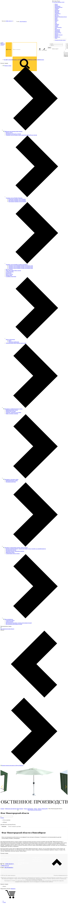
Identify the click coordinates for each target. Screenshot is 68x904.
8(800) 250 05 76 (9, 21)
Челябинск (57, 8)
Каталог (9, 49)
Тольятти (56, 25)
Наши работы (33, 59)
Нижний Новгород (58, 7)
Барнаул (56, 35)
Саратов (56, 9)
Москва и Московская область (61, 16)
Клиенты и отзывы (26, 59)
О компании (10, 59)
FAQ (19, 857)
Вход (40, 50)
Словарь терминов (37, 857)
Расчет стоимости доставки (14, 826)
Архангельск (57, 30)
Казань (56, 17)
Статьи (38, 59)
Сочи (56, 23)
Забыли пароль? (55, 48)
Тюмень (56, 26)
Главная (2, 808)
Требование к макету (37, 861)
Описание (4, 826)
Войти (49, 47)
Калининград (57, 36)
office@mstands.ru (23, 21)
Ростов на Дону (58, 32)
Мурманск (57, 12)
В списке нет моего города (60, 40)
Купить (2, 817)
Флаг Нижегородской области (7, 628)
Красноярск (57, 10)
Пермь (56, 18)
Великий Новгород (58, 34)
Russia (56, 38)
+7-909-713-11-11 (5, 865)
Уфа (56, 22)
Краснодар (57, 11)
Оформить (13, 888)
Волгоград (57, 15)
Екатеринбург (57, 6)
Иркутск (56, 14)
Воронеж (56, 19)
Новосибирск (57, 31)
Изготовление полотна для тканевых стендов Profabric (23, 863)
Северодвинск (57, 13)
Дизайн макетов (36, 859)
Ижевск (56, 5)
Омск (56, 28)
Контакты (42, 59)
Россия (56, 4)
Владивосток (57, 29)
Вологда (56, 33)
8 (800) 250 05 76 (9, 863)
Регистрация (44, 50)
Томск (56, 21)
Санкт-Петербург (58, 27)
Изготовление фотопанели (21, 860)
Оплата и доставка (17, 59)
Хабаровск (57, 24)
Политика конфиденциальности (60, 875)
